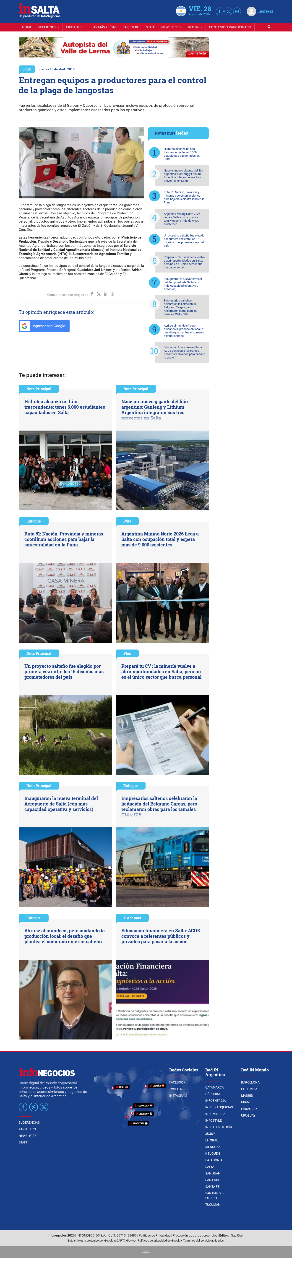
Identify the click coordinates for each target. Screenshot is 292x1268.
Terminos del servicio (197, 1240)
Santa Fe (212, 1186)
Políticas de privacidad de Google (159, 1240)
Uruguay (248, 1115)
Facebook (177, 1082)
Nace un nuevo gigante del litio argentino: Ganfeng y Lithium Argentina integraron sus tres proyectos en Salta (183, 175)
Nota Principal (38, 388)
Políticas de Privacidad (155, 1235)
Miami (245, 1102)
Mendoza (212, 1147)
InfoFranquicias (219, 1107)
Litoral (211, 1140)
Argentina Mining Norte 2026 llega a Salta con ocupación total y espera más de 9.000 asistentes (182, 219)
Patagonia (213, 1160)
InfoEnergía (215, 1100)
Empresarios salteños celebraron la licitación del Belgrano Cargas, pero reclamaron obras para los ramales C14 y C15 (180, 307)
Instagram (178, 1095)
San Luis (212, 1180)
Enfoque (33, 521)
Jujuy (210, 1133)
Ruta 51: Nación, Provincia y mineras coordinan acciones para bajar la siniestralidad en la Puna (184, 197)
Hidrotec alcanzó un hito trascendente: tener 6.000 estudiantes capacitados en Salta (182, 154)
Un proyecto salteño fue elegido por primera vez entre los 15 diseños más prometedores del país (184, 240)
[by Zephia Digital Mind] (146, 1252)
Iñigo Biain (236, 1235)
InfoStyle (213, 1120)
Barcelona (250, 1082)
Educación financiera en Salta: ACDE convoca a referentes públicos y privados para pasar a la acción (184, 352)
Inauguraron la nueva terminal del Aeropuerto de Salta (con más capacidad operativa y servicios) (183, 284)
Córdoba (212, 1094)
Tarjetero (131, 27)
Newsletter (171, 27)
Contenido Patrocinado (230, 27)
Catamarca (214, 1087)
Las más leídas (104, 27)
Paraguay (249, 1109)
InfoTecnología (218, 1127)
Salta (209, 1167)
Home (27, 27)
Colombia (249, 1089)
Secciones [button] (47, 27)
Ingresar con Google (48, 326)
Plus (27, 69)
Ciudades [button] (74, 27)
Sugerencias (29, 1122)
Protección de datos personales (195, 1235)
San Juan (212, 1173)
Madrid (247, 1095)
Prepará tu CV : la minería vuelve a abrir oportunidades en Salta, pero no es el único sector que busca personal (184, 262)
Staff (150, 27)
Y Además (132, 917)
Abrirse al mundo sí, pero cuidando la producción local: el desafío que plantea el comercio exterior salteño (184, 331)
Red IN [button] (194, 27)
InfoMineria (215, 1114)
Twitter (175, 1089)
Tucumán (212, 1204)
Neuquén (212, 1153)
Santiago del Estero (216, 1195)
